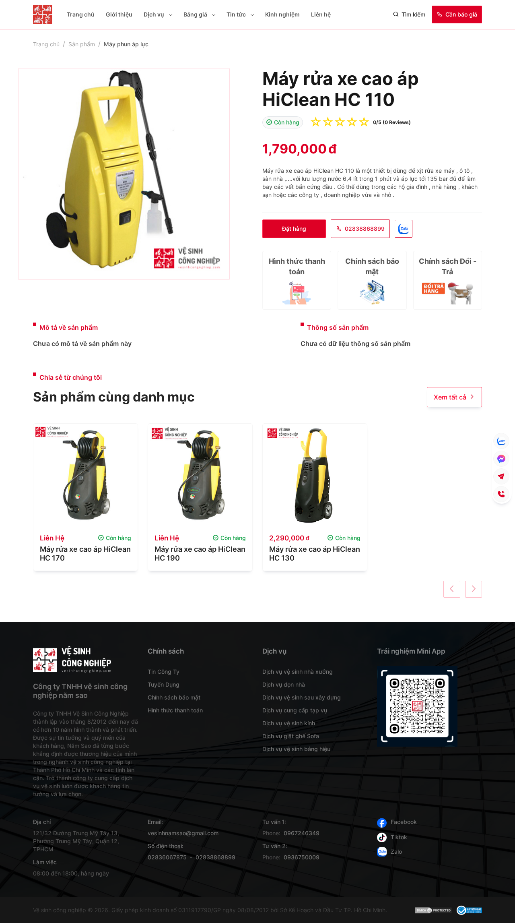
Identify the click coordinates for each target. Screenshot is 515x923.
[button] (169, 15)
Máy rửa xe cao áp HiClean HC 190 (199, 553)
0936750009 (301, 857)
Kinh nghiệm (282, 14)
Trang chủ (81, 14)
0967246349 (301, 833)
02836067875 (167, 857)
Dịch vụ (154, 14)
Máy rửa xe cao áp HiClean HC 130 (314, 553)
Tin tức (236, 14)
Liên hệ (321, 14)
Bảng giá (195, 14)
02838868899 (365, 228)
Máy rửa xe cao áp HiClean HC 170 (85, 553)
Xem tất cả (450, 397)
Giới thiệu (119, 14)
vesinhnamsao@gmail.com (183, 833)
